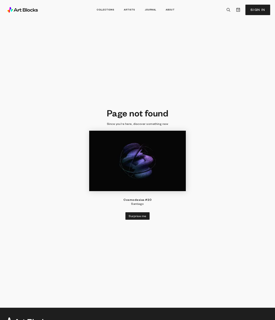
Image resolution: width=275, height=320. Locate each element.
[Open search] (228, 9)
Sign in (257, 9)
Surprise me (137, 216)
